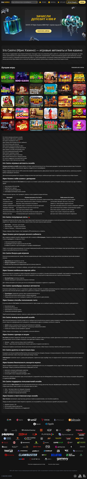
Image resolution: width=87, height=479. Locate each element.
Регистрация (72, 2)
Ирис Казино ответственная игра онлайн (14, 160)
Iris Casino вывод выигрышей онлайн (12, 151)
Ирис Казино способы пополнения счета (14, 149)
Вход (82, 2)
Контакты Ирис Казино (53, 464)
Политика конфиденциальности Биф (36, 464)
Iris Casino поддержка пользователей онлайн (15, 158)
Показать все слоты (78, 67)
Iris (5, 2)
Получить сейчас (43, 31)
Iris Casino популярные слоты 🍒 (11, 140)
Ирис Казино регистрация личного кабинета (15, 142)
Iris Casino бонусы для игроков (11, 144)
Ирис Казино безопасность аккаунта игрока (14, 156)
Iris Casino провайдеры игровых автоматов (14, 147)
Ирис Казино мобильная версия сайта (13, 146)
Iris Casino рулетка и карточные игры (12, 154)
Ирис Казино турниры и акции (11, 153)
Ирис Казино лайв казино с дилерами (13, 139)
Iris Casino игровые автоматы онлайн (13, 137)
